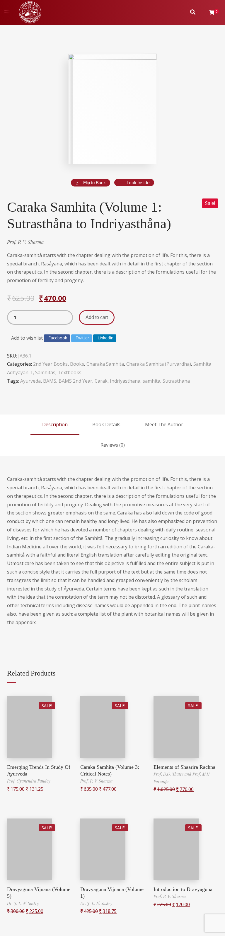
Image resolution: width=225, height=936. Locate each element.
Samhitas (45, 372)
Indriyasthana (125, 381)
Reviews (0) (112, 445)
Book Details (106, 424)
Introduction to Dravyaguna (183, 889)
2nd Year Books (50, 364)
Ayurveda (30, 381)
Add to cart (97, 317)
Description (55, 424)
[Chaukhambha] (30, 12)
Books (77, 364)
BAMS (49, 381)
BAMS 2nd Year (75, 381)
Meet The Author (164, 424)
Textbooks (69, 372)
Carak (101, 381)
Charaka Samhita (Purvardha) (158, 364)
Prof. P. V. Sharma (25, 242)
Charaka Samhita (105, 364)
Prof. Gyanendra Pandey (28, 781)
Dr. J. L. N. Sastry (23, 903)
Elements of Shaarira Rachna (184, 767)
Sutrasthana (176, 381)
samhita (151, 381)
